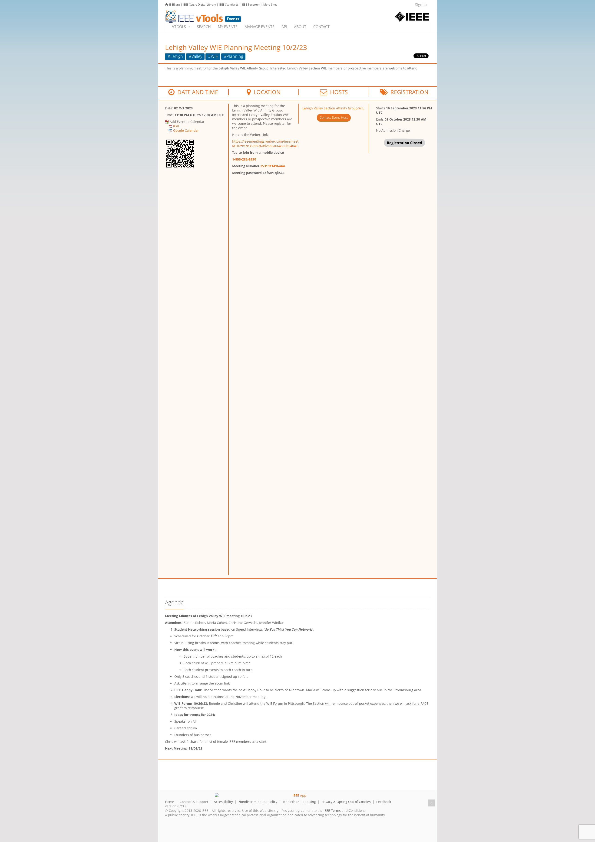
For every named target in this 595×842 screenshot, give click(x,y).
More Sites (270, 5)
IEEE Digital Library (199, 5)
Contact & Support (194, 801)
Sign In (421, 4)
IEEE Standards (228, 5)
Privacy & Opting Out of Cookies (346, 801)
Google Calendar (186, 130)
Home (169, 801)
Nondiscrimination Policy (257, 801)
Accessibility (223, 801)
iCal (176, 126)
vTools (179, 26)
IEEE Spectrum (250, 5)
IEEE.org (174, 5)
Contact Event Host (334, 117)
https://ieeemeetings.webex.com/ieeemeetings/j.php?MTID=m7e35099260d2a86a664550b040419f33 (274, 143)
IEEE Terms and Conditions (344, 810)
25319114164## (272, 166)
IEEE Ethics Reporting (299, 801)
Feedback (383, 801)
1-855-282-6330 (244, 159)
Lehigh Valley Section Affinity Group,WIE (333, 108)
